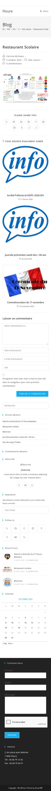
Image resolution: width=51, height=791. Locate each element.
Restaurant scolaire (11, 426)
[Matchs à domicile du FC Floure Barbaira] (7, 557)
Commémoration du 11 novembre (25, 302)
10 (12, 623)
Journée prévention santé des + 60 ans (25, 255)
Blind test (6, 431)
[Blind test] (7, 582)
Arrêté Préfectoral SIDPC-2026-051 (25, 195)
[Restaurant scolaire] (7, 569)
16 (6, 628)
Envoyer (12, 735)
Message (10, 694)
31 (12, 638)
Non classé (34, 60)
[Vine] (7, 537)
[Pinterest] (41, 528)
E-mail (9, 670)
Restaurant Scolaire (42, 29)
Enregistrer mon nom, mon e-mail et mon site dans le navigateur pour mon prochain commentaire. (24, 382)
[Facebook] (25, 485)
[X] (19, 485)
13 (32, 623)
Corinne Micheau (15, 56)
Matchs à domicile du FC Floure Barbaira (19, 421)
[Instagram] (32, 485)
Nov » (10, 643)
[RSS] (24, 537)
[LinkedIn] (33, 528)
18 (19, 628)
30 (6, 638)
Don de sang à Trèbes (12, 442)
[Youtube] (15, 537)
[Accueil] (3, 29)
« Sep (5, 643)
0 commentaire (14, 63)
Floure (8, 11)
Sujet (8, 682)
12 (25, 623)
